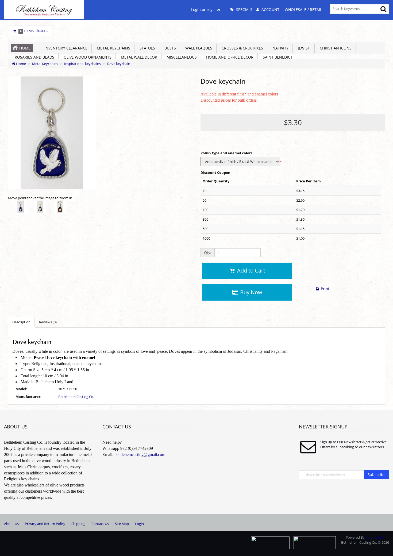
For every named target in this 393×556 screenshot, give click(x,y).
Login (139, 523)
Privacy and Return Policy (45, 523)
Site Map (122, 523)
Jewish (303, 48)
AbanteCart (375, 537)
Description (21, 322)
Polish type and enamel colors (226, 153)
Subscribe (377, 474)
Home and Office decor (228, 57)
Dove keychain (118, 63)
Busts (169, 48)
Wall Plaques (197, 48)
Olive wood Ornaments (86, 57)
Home (24, 48)
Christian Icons (335, 48)
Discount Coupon (215, 172)
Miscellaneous (180, 57)
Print (324, 288)
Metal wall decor (138, 57)
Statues (146, 48)
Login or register (206, 9)
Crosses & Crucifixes (241, 48)
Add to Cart (250, 270)
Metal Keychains (112, 48)
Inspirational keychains (82, 63)
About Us (11, 523)
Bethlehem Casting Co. (76, 396)
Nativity (279, 48)
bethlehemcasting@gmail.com (139, 454)
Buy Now (250, 292)
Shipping (78, 523)
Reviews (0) (48, 322)
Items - (32, 30)
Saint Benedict (276, 57)
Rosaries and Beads (33, 57)
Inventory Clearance (64, 48)
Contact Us (100, 523)
